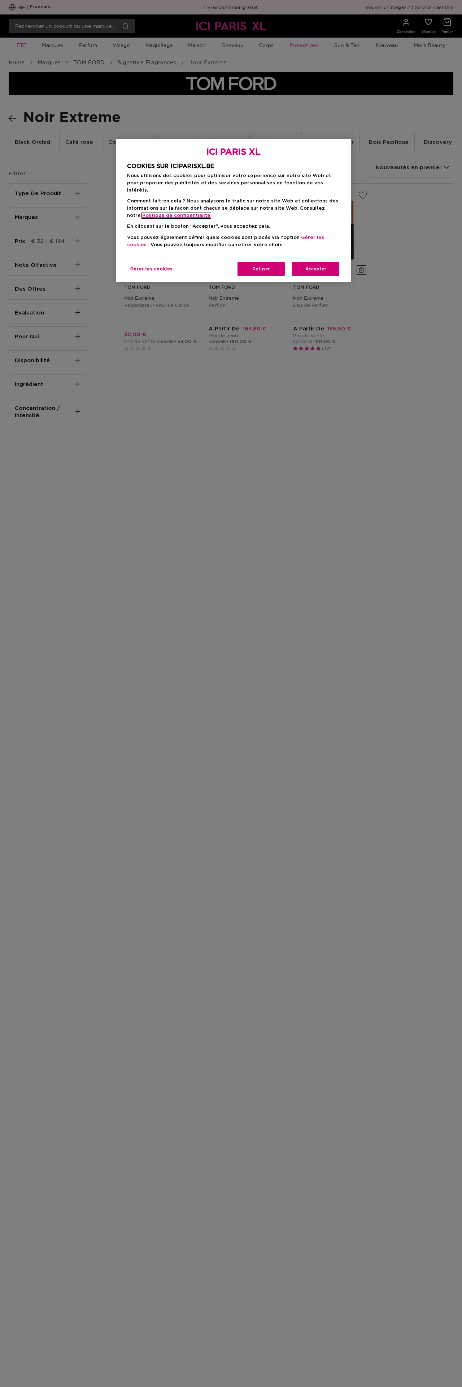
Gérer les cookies (151, 269)
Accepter (315, 269)
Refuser (261, 269)
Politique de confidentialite (176, 215)
